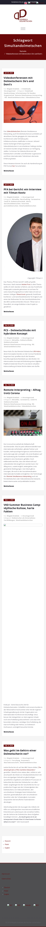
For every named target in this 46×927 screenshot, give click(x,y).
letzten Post (26, 284)
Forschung (16, 760)
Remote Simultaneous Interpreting (28, 95)
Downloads (26, 89)
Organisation (9, 95)
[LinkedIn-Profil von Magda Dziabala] (27, 905)
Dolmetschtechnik (18, 201)
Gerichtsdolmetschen (12, 204)
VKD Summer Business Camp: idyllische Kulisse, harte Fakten (22, 508)
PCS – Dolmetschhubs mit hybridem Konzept (20, 332)
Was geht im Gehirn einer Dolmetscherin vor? (20, 752)
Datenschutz (6, 879)
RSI (6, 97)
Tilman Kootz (21, 294)
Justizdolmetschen (11, 206)
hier (13, 166)
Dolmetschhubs (26, 340)
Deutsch (7, 841)
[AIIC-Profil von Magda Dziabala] (9, 905)
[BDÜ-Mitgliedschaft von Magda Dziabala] (36, 905)
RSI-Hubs (37, 351)
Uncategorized (9, 91)
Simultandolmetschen (16, 97)
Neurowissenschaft (11, 763)
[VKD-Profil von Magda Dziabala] (17, 905)
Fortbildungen (9, 520)
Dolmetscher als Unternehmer (23, 518)
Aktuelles (15, 199)
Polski (7, 844)
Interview (25, 204)
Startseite (23, 51)
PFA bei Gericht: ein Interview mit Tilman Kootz (22, 191)
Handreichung (9, 93)
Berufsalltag (25, 199)
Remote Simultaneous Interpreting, (19, 476)
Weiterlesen (9, 171)
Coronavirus (35, 199)
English (7, 848)
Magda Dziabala (13, 89)
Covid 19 (7, 201)
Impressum (6, 874)
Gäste (28, 201)
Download (29, 91)
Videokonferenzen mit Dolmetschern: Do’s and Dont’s (24, 54)
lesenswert (25, 760)
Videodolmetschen (33, 97)
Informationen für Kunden (26, 93)
